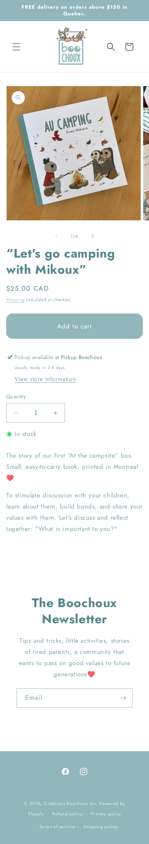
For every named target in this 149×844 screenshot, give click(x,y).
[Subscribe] (123, 698)
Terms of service (57, 826)
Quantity (16, 396)
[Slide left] (56, 236)
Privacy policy (106, 813)
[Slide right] (93, 236)
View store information (45, 379)
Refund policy (67, 813)
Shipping (15, 300)
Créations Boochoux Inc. (71, 803)
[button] (16, 47)
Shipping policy (100, 826)
